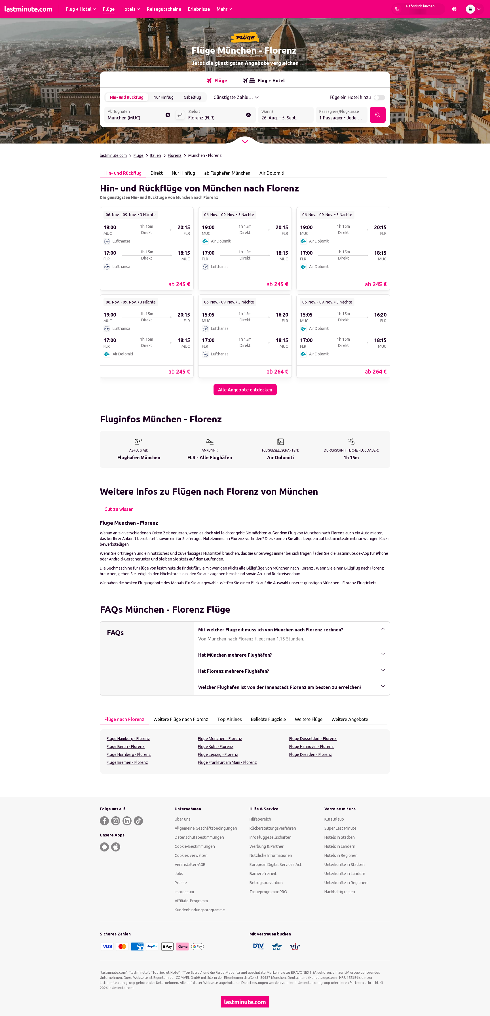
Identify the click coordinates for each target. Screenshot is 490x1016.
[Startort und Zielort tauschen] (180, 114)
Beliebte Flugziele (268, 719)
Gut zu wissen (119, 509)
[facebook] (104, 820)
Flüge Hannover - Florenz (311, 746)
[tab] (216, 80)
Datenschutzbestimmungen (199, 837)
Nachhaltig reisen (339, 891)
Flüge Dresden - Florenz (310, 754)
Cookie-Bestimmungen (195, 846)
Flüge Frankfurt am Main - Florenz (227, 762)
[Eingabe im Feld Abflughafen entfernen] (168, 115)
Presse (181, 882)
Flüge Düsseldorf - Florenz (313, 738)
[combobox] (139, 115)
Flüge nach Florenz (124, 719)
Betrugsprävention (266, 882)
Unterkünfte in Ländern (344, 873)
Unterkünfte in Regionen (346, 882)
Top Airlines (229, 719)
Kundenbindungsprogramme (200, 910)
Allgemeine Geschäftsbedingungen (206, 828)
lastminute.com (113, 155)
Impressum (184, 891)
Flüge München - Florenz (220, 738)
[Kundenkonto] (474, 9)
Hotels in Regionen (341, 855)
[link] (147, 248)
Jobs (179, 873)
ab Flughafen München (227, 173)
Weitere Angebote (349, 719)
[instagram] (115, 820)
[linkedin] (127, 820)
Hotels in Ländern (339, 846)
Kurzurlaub (334, 819)
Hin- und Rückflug (126, 97)
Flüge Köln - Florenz (215, 746)
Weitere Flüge (308, 719)
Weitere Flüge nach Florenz (180, 719)
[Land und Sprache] (454, 9)
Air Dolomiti (271, 173)
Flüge (138, 155)
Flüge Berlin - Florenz (126, 746)
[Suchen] (378, 115)
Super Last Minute (340, 828)
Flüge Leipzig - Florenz (218, 754)
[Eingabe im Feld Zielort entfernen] (248, 115)
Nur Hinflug (164, 97)
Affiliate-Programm (191, 901)
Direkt (157, 173)
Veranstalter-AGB (190, 864)
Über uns (183, 819)
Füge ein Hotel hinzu (350, 97)
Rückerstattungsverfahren (273, 828)
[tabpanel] (245, 286)
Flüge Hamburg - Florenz (128, 738)
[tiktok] (138, 820)
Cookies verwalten (191, 855)
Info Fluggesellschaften (271, 837)
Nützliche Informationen (271, 855)
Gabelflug (192, 97)
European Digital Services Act (275, 864)
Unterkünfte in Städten (344, 864)
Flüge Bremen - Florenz (127, 762)
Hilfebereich (260, 819)
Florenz (174, 155)
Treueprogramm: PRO (268, 891)
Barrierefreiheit (263, 873)
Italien (155, 155)
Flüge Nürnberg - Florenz (129, 754)
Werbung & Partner (267, 846)
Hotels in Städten (339, 837)
